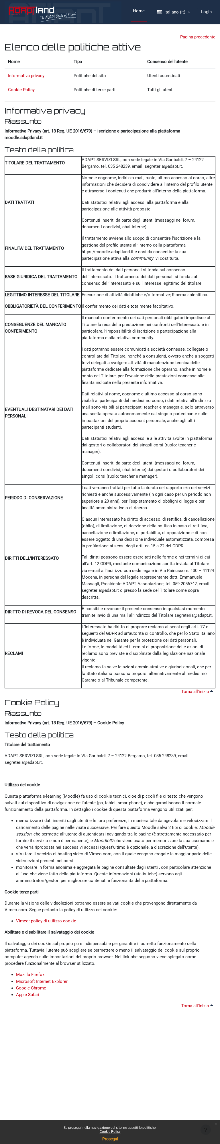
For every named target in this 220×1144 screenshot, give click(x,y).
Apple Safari (27, 994)
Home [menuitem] (139, 10)
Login (206, 11)
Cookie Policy (110, 1132)
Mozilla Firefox (30, 974)
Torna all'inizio (195, 691)
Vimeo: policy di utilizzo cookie (46, 921)
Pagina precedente (197, 37)
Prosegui (110, 1139)
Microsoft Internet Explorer (42, 981)
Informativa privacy (26, 75)
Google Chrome (31, 988)
